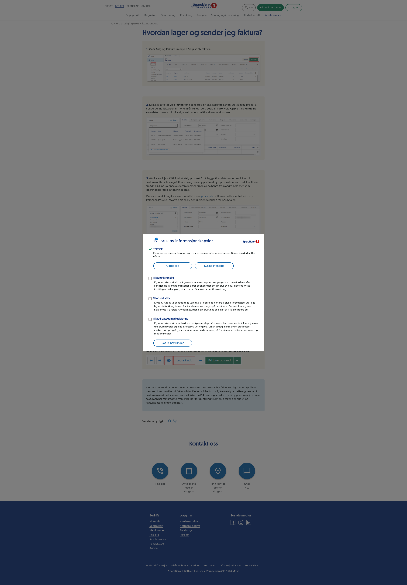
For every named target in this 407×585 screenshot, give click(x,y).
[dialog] (203, 292)
